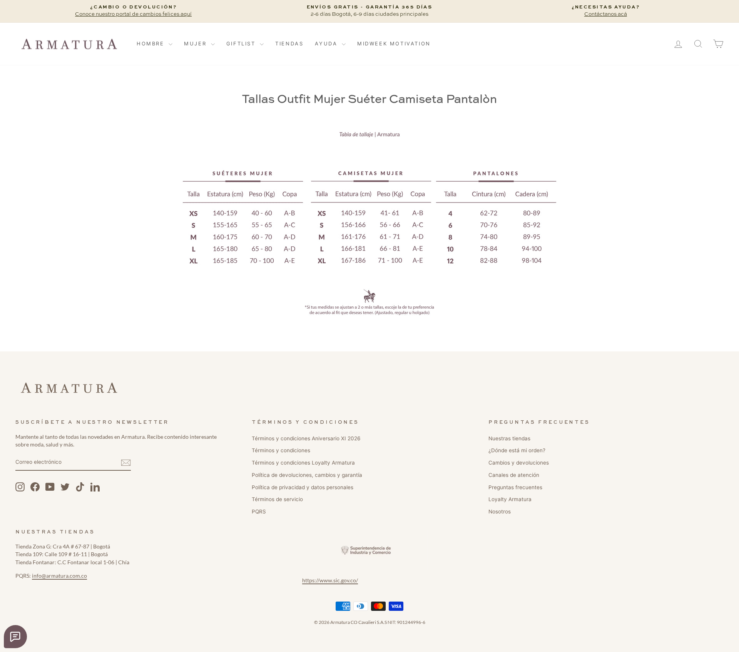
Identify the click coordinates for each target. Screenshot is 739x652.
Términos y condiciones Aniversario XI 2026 (306, 438)
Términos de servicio (277, 499)
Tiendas (289, 43)
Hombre (152, 43)
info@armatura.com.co (59, 576)
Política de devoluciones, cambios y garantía (307, 475)
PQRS (259, 511)
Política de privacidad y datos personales (302, 487)
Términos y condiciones (281, 450)
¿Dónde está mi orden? (516, 450)
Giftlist (242, 43)
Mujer (196, 43)
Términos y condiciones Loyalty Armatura (303, 463)
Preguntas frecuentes (515, 487)
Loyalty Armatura (510, 499)
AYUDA (327, 43)
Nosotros (499, 511)
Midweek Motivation (394, 43)
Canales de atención (513, 475)
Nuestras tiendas (509, 438)
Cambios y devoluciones (518, 463)
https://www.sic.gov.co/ (330, 580)
